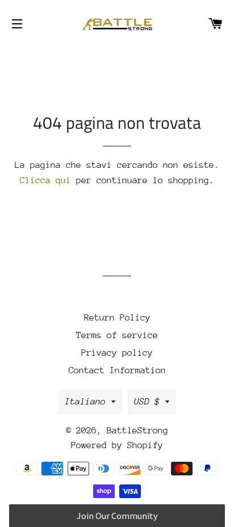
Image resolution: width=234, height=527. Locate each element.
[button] (116, 515)
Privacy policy (117, 353)
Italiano (85, 402)
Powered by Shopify (117, 445)
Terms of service (117, 335)
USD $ (147, 402)
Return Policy (117, 318)
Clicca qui (45, 180)
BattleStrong (137, 430)
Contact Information (117, 370)
